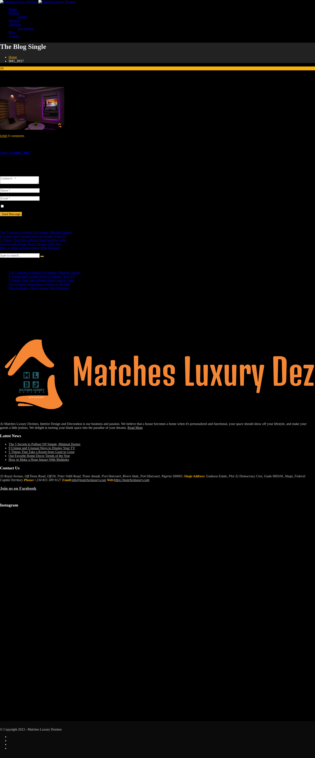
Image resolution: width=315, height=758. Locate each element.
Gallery (22, 17)
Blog (12, 32)
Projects (14, 13)
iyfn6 (3, 136)
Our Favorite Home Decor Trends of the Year (30, 244)
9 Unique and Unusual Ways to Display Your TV (33, 236)
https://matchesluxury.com (131, 480)
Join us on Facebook (18, 488)
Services (14, 21)
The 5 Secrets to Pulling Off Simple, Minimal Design (36, 232)
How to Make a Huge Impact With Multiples (30, 248)
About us (15, 24)
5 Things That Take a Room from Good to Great (33, 240)
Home (13, 9)
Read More (135, 427)
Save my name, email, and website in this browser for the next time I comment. (58, 206)
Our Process (25, 28)
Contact (14, 36)
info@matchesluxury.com (89, 480)
